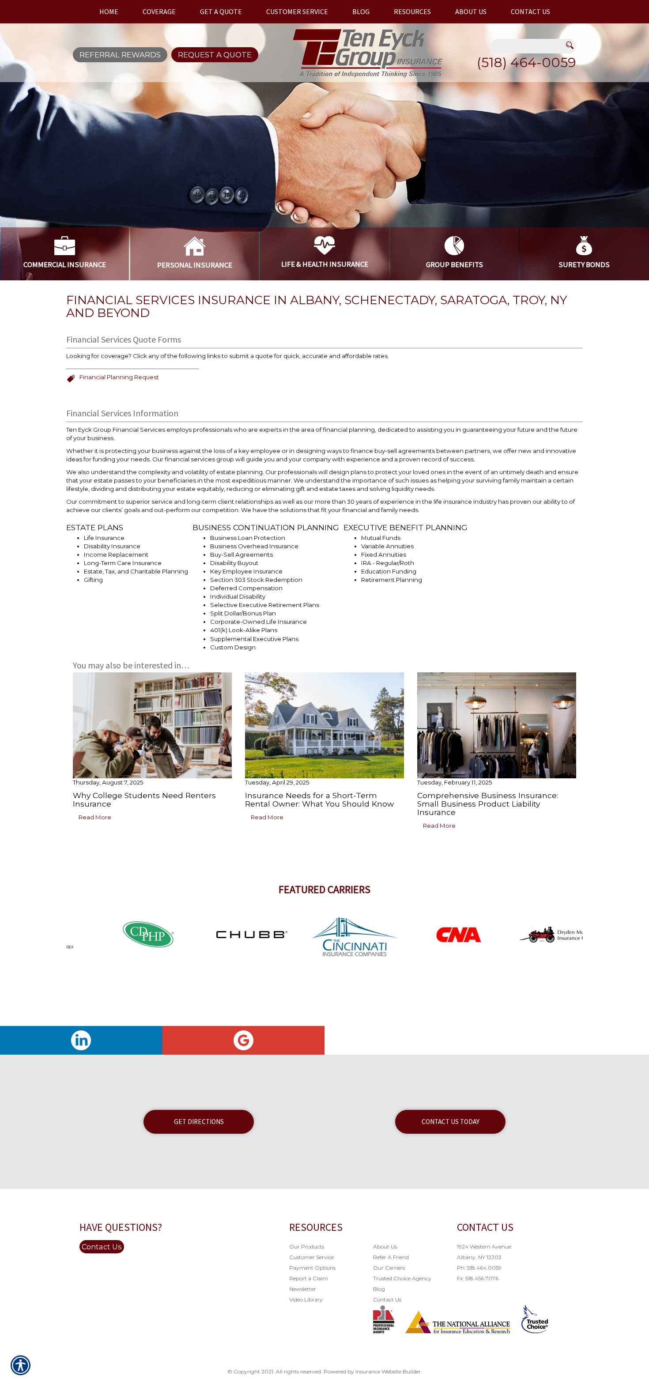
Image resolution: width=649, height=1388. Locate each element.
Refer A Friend (391, 1257)
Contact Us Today (450, 1121)
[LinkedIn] (81, 1040)
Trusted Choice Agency (402, 1278)
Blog (379, 1289)
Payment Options (312, 1267)
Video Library (306, 1299)
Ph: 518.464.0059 (479, 1267)
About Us (385, 1246)
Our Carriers (389, 1267)
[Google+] (243, 1040)
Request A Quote (215, 54)
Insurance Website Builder (388, 1371)
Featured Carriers (324, 889)
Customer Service (311, 1257)
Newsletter (302, 1289)
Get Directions (199, 1121)
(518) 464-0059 (526, 62)
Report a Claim (308, 1278)
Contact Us (102, 1246)
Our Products (306, 1246)
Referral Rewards (120, 54)
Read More (95, 817)
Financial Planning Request (119, 377)
